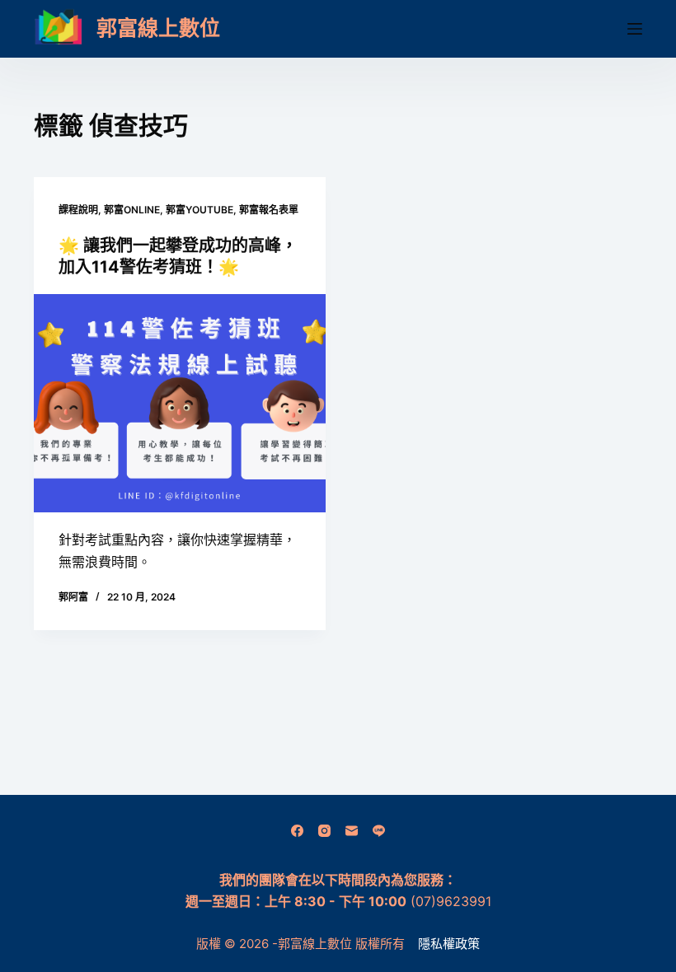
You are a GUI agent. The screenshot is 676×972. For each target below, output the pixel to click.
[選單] (634, 28)
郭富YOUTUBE (199, 209)
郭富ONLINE (132, 209)
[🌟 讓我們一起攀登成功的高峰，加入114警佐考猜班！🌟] (180, 403)
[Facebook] (297, 831)
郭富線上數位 (158, 28)
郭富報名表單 (268, 209)
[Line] (379, 831)
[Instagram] (324, 831)
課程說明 (78, 209)
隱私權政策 (449, 943)
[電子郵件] (351, 831)
